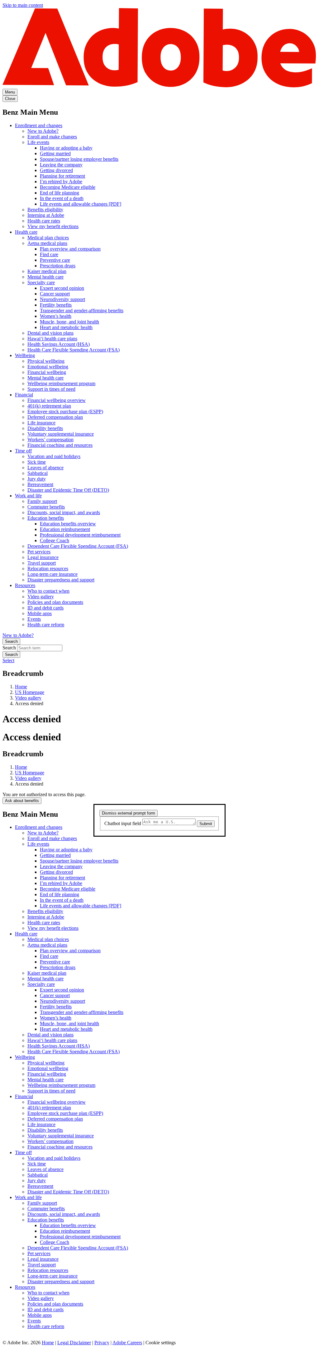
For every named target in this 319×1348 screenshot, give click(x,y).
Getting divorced (56, 170)
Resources (25, 585)
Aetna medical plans (47, 243)
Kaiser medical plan (46, 271)
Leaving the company (61, 164)
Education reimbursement (65, 529)
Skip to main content (22, 5)
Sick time (36, 462)
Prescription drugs (57, 265)
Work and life (28, 495)
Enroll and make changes (52, 136)
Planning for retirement (62, 176)
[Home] (159, 85)
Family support (42, 501)
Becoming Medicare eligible (67, 187)
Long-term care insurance (52, 574)
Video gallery (40, 596)
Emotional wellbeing (47, 366)
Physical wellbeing (45, 361)
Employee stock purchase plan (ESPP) (65, 411)
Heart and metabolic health (66, 327)
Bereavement (40, 484)
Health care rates (43, 220)
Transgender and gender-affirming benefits (81, 310)
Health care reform (45, 624)
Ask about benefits (22, 800)
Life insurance (41, 422)
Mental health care (45, 277)
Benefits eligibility (45, 209)
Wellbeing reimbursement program (61, 383)
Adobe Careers (127, 1342)
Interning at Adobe (45, 215)
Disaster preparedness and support (60, 579)
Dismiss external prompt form (128, 813)
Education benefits (45, 518)
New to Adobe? (43, 131)
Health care (26, 232)
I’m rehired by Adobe (61, 181)
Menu (10, 92)
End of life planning (59, 192)
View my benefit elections (53, 226)
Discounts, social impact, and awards (63, 512)
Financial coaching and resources (60, 445)
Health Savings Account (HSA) (58, 344)
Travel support (41, 563)
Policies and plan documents (55, 602)
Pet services (38, 551)
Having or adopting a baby (66, 148)
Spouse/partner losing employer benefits (79, 159)
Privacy (101, 1342)
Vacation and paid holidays (53, 456)
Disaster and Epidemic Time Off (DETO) (68, 490)
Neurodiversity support (62, 299)
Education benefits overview (68, 523)
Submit (205, 823)
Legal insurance (43, 557)
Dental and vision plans (50, 333)
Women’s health (55, 316)
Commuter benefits (46, 506)
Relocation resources (47, 568)
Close (10, 98)
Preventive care (55, 260)
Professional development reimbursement (80, 535)
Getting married (55, 153)
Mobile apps (39, 613)
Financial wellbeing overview (56, 400)
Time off (23, 450)
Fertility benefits (56, 305)
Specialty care (41, 282)
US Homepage (29, 692)
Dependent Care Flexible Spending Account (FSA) (77, 546)
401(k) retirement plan (49, 406)
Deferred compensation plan (55, 417)
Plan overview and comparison (70, 248)
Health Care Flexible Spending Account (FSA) (73, 349)
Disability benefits (45, 428)
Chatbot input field (123, 823)
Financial (24, 394)
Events (34, 619)
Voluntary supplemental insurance (60, 434)
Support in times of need (51, 389)
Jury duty (36, 478)
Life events (38, 142)
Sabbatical (37, 473)
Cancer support (55, 293)
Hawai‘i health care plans (52, 338)
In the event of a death (61, 198)
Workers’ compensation (50, 439)
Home (21, 686)
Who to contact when (48, 591)
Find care (49, 254)
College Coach (54, 540)
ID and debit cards (45, 607)
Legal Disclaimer (74, 1342)
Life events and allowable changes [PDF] (80, 204)
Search (11, 641)
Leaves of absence (45, 467)
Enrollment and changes (38, 125)
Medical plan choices (48, 237)
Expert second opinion (62, 288)
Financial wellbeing (46, 372)
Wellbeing (25, 355)
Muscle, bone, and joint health (69, 321)
